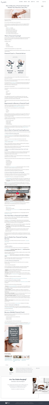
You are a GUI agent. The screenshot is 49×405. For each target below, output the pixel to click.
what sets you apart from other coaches (13, 140)
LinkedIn (22, 249)
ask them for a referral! (11, 310)
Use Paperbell (9, 182)
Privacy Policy (23, 403)
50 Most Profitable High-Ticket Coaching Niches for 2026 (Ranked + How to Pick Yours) (9, 359)
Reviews (22, 402)
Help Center (17, 402)
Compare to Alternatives (26, 402)
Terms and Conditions (27, 403)
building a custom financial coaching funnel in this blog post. (19, 278)
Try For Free (44, 1)
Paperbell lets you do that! (8, 213)
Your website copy (8, 210)
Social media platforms (8, 249)
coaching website (12, 202)
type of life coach (13, 82)
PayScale (9, 220)
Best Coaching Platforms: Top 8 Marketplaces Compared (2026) (17, 360)
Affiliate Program (31, 402)
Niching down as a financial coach (9, 135)
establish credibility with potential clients (19, 106)
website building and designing (16, 209)
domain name (9, 207)
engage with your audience (24, 281)
